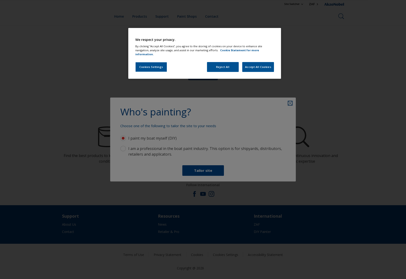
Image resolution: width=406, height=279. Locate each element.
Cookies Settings (151, 67)
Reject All (223, 67)
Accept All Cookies (258, 67)
